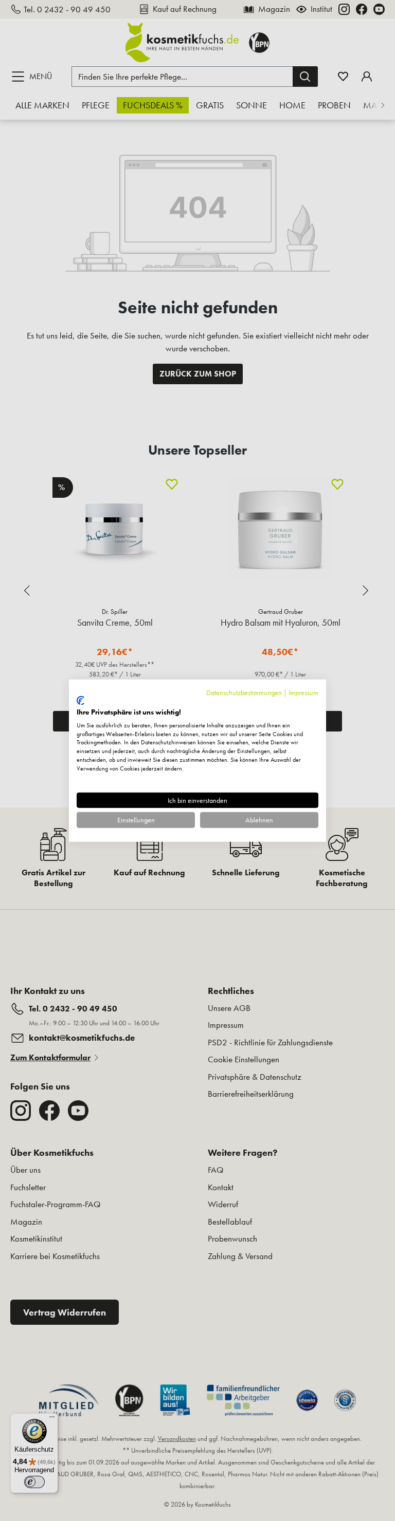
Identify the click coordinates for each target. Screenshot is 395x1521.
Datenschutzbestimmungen (244, 692)
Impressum (303, 692)
